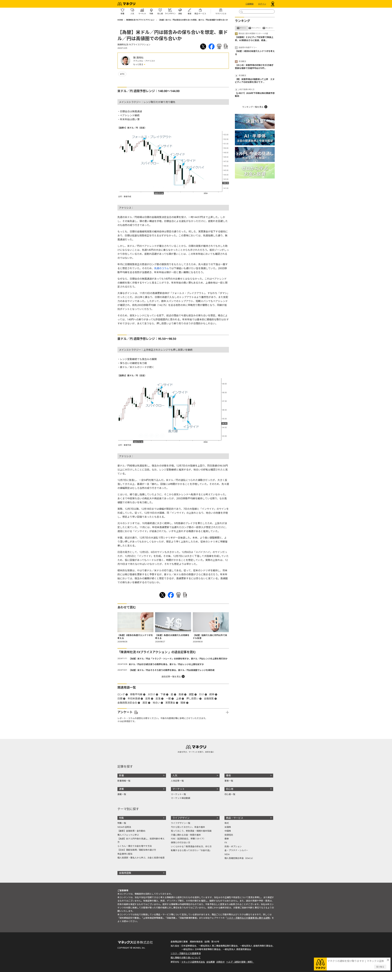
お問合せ (220, 961)
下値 (162, 694)
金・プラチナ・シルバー (236, 850)
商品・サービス (234, 818)
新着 (121, 775)
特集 (121, 818)
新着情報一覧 (123, 780)
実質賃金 (170, 702)
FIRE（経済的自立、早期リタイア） (188, 838)
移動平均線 (136, 694)
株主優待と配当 (124, 853)
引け (201, 694)
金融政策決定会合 (127, 702)
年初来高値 (134, 698)
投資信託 (228, 834)
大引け (151, 694)
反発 (147, 698)
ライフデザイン (181, 818)
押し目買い (192, 698)
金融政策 (209, 698)
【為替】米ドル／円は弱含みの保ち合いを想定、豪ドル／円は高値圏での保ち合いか (193, 20)
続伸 (211, 694)
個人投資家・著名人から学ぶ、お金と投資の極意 (141, 857)
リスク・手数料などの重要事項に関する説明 (248, 917)
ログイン (262, 3)
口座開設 (250, 3)
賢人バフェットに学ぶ (128, 834)
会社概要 (210, 961)
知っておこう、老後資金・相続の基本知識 (191, 830)
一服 (168, 698)
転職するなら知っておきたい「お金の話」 (191, 850)
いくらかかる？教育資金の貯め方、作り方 (191, 846)
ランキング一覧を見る (253, 106)
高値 (181, 694)
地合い (156, 702)
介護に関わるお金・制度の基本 (186, 834)
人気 (174, 775)
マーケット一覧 (178, 794)
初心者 (229, 789)
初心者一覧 (229, 794)
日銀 (119, 698)
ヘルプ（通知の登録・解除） (240, 961)
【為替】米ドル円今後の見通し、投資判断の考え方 (141, 840)
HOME (120, 20)
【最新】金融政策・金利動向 (131, 830)
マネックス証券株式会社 (193, 961)
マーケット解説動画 (180, 798)
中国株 (227, 830)
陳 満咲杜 (138, 57)
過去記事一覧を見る (171, 676)
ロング (121, 694)
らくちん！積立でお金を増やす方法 (134, 846)
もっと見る (138, 64)
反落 (158, 698)
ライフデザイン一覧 (180, 823)
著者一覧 (228, 780)
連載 (121, 789)
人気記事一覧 (177, 780)
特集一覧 (121, 823)
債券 (226, 838)
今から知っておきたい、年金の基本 (188, 827)
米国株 (227, 827)
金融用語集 (125, 873)
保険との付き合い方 (180, 842)
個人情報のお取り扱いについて (186, 957)
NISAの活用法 (124, 827)
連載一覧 (121, 794)
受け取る (380, 966)
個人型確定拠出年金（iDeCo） (239, 858)
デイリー (243, 28)
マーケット (178, 789)
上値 (178, 698)
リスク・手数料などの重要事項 (186, 953)
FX (123, 73)
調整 (191, 694)
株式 (226, 823)
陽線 (183, 702)
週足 (144, 702)
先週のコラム (161, 268)
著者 (228, 775)
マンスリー (269, 28)
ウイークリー (256, 28)
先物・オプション (233, 846)
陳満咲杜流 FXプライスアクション (140, 20)
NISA (227, 854)
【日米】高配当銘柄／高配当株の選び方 (136, 849)
